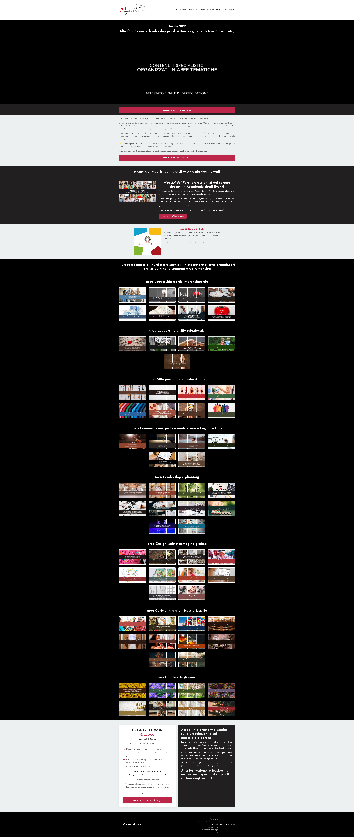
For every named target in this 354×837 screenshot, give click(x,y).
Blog (218, 10)
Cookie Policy (213, 827)
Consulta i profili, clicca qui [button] (173, 216)
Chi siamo (183, 10)
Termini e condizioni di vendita (147, 779)
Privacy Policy (213, 824)
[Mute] (228, 100)
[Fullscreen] (232, 100)
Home (176, 10)
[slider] (177, 100)
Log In (231, 10)
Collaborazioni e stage (210, 830)
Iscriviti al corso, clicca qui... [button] (176, 109)
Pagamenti (214, 819)
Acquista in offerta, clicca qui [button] (147, 800)
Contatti (224, 10)
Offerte (202, 10)
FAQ (216, 816)
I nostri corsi (193, 10)
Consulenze (214, 832)
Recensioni (210, 10)
